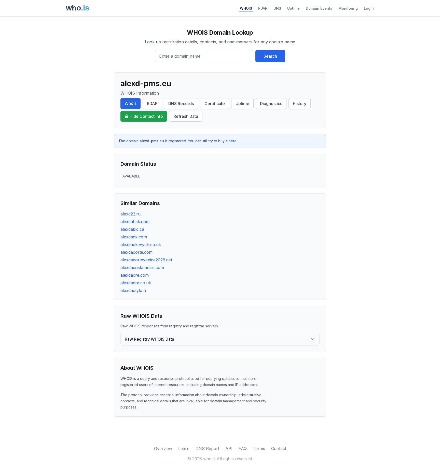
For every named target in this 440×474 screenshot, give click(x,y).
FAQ (243, 448)
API (228, 448)
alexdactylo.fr (133, 290)
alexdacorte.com (136, 252)
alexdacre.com (134, 275)
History (299, 103)
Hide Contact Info (146, 116)
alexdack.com (133, 236)
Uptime (293, 8)
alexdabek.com (134, 221)
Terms (259, 448)
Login (369, 8)
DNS (277, 8)
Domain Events (319, 8)
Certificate (214, 103)
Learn (183, 448)
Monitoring (348, 8)
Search (270, 56)
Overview (163, 448)
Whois (130, 103)
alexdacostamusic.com (142, 267)
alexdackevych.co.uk (140, 244)
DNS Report (207, 448)
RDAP (262, 8)
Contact (278, 448)
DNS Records (181, 103)
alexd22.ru (130, 213)
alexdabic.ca (132, 229)
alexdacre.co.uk (135, 282)
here (232, 141)
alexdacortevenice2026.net (146, 259)
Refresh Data (185, 116)
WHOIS (246, 8)
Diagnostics (271, 103)
